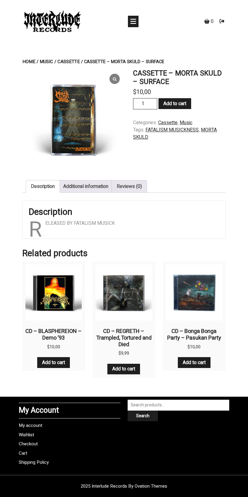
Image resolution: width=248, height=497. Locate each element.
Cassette (68, 61)
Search (142, 416)
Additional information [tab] (85, 186)
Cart (23, 453)
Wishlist (26, 434)
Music (46, 61)
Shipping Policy (34, 462)
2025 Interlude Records (124, 486)
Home (28, 61)
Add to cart (174, 103)
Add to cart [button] (53, 362)
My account (30, 425)
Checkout (28, 444)
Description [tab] (43, 186)
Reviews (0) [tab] (129, 186)
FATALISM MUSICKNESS (172, 130)
